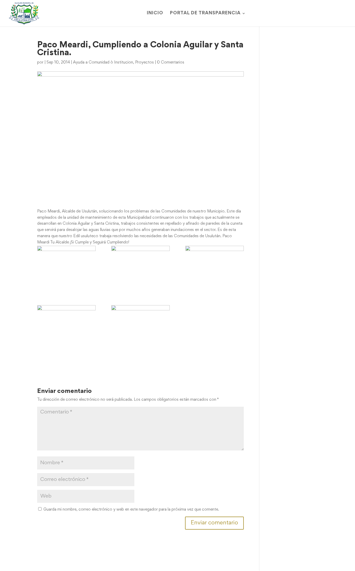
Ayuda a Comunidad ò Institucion (103, 62)
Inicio (155, 13)
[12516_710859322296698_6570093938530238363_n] (66, 268)
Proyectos (144, 62)
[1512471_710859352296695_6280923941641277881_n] (140, 268)
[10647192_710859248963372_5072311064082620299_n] (140, 321)
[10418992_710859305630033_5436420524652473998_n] (214, 268)
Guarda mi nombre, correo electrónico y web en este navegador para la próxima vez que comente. (131, 509)
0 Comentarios (170, 62)
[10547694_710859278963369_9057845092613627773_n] (66, 327)
